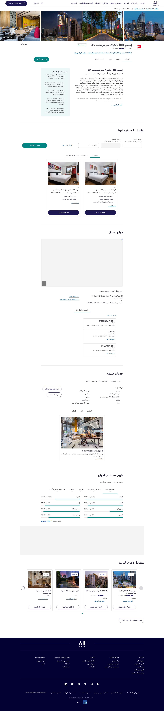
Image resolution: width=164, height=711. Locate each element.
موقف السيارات (54, 395)
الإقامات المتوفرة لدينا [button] (131, 130)
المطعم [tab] (89, 411)
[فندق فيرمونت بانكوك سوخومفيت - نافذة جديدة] (39, 579)
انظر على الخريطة (128, 601)
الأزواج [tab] (81, 490)
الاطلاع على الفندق (124, 607)
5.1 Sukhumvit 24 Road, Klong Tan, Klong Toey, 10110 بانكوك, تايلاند (109, 53)
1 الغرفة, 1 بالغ (92, 145)
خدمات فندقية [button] (114, 373)
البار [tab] (81, 411)
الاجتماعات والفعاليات (113, 664)
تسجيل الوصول (133, 140)
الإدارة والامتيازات (139, 664)
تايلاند (147, 8)
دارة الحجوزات (41, 661)
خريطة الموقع (90, 664)
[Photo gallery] (82, 26)
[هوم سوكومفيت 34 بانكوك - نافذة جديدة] (67, 579)
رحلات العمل (115, 661)
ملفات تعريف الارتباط (70, 693)
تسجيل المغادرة (111, 140)
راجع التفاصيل (99, 458)
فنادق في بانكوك (139, 8)
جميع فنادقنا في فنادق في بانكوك (131, 620)
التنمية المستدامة (139, 670)
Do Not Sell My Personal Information (35, 693)
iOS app (67, 664)
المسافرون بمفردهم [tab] (94, 490)
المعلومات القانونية (55, 693)
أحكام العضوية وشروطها (100, 693)
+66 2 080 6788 (74, 297)
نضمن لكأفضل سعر (23, 45)
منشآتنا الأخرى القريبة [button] (131, 562)
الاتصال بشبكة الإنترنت (88, 661)
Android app (66, 667)
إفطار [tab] (74, 411)
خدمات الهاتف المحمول (63, 661)
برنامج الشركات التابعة (138, 673)
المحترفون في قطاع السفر (112, 667)
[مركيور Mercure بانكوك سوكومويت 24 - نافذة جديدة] (124, 579)
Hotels (156, 8)
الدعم (43, 664)
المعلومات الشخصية (84, 693)
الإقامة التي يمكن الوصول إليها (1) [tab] (77, 155)
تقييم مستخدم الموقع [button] (110, 475)
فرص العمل (141, 667)
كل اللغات (91, 667)
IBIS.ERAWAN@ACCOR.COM (69, 300)
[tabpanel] (82, 188)
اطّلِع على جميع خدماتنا (52, 389)
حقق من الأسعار (35, 145)
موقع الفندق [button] (116, 232)
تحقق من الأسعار (41, 59)
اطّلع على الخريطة (80, 53)
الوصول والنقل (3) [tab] (82, 310)
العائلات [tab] (72, 490)
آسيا (151, 8)
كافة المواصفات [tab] (110, 490)
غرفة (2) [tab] (95, 155)
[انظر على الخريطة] (82, 263)
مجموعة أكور (140, 661)
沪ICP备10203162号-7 (76, 697)
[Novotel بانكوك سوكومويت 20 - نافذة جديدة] (96, 579)
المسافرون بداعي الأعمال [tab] (57, 490)
